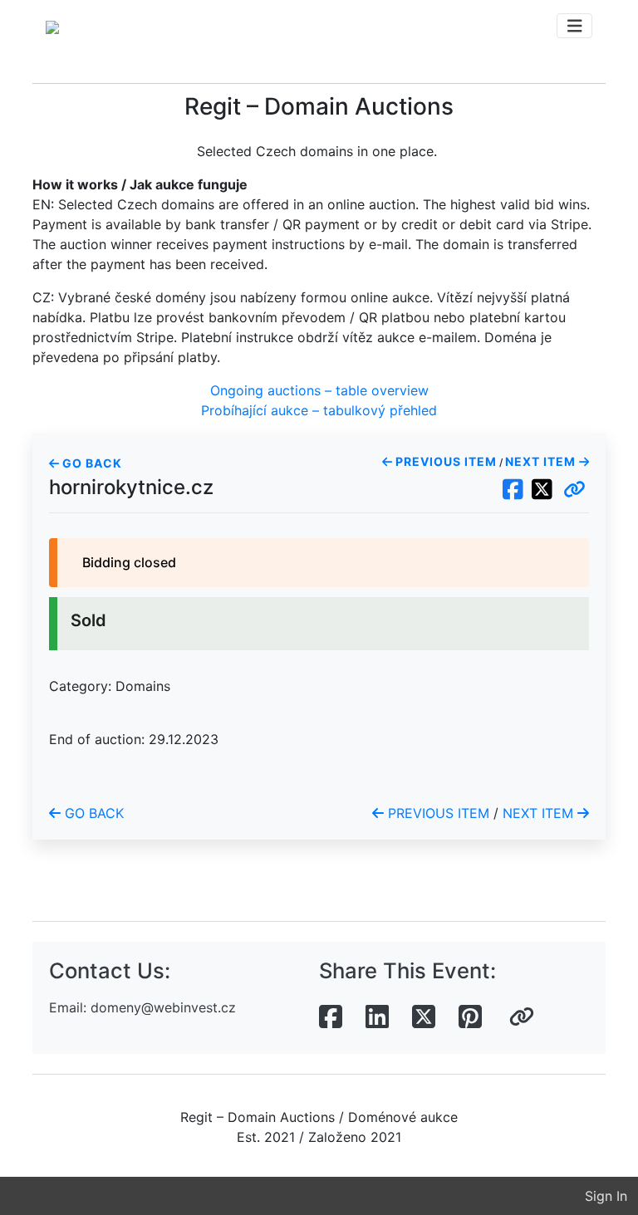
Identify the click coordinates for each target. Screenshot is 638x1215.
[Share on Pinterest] (470, 1017)
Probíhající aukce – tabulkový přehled (319, 410)
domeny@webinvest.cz (163, 1007)
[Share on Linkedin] (377, 1017)
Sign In (606, 1196)
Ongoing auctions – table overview (319, 390)
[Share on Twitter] (423, 1017)
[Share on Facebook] (330, 1017)
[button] (574, 490)
